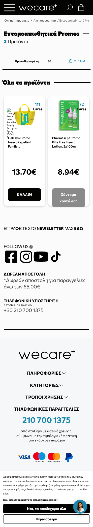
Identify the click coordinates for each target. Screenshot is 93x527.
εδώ (5, 493)
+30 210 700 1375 (23, 310)
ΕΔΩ (78, 228)
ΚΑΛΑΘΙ (24, 194)
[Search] (69, 7)
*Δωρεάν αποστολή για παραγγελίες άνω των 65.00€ (45, 283)
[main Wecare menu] (9, 7)
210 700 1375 (46, 420)
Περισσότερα (46, 519)
